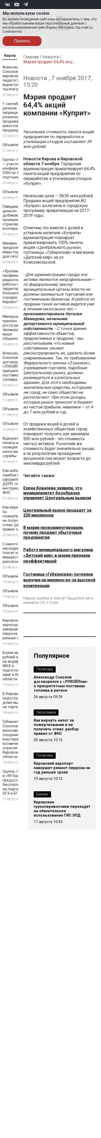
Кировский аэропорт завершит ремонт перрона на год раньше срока (18, 629)
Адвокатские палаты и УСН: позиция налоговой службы (15, 447)
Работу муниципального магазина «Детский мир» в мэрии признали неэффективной (58, 555)
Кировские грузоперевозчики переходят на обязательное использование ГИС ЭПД (62, 809)
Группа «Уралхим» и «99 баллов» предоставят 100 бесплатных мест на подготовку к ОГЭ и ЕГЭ (18, 782)
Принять (22, 41)
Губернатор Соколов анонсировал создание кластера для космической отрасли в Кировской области (14, 739)
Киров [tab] (10, 55)
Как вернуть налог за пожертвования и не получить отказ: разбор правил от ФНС (56, 727)
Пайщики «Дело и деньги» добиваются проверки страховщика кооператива (18, 217)
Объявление (14, 145)
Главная (31, 56)
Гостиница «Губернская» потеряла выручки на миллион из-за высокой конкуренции (59, 580)
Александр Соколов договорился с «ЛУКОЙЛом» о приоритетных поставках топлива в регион (18, 366)
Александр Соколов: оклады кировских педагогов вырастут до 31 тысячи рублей (18, 78)
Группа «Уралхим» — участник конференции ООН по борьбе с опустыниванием (18, 168)
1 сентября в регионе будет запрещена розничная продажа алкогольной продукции (15, 117)
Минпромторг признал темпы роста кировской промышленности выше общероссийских (18, 327)
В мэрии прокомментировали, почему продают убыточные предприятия (53, 532)
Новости (50, 56)
